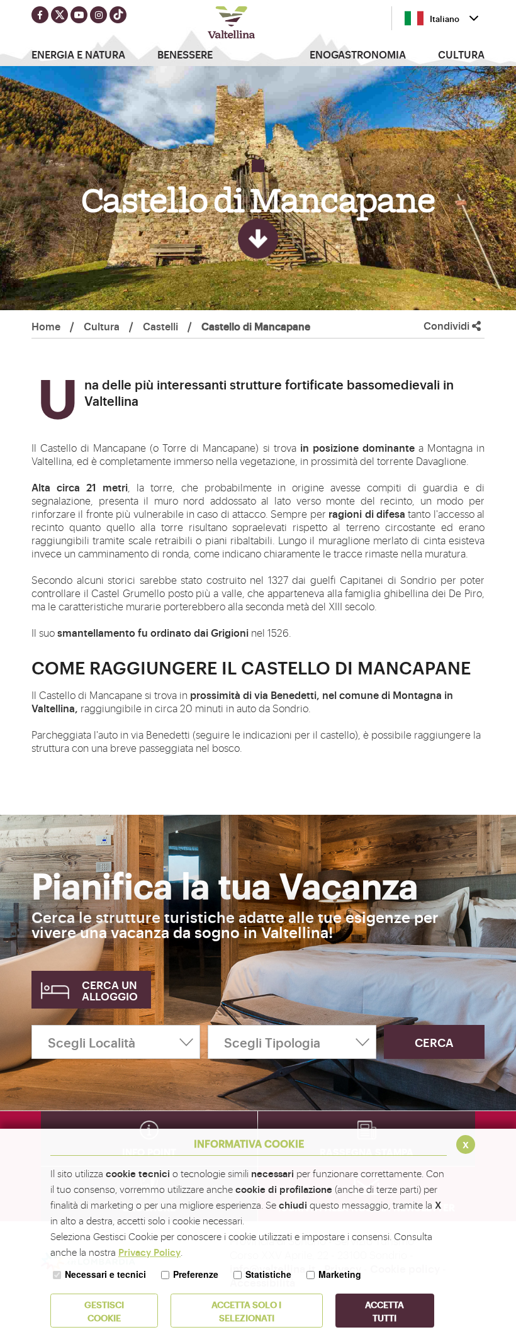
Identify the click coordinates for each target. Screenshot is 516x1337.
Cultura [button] (461, 54)
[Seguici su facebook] (39, 14)
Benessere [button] (185, 54)
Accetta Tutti (384, 1310)
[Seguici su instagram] (98, 14)
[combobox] (441, 18)
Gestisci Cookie (104, 1310)
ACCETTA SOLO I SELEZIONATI (246, 1310)
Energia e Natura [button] (78, 54)
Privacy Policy (149, 1251)
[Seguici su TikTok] (117, 14)
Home (45, 326)
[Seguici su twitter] (59, 14)
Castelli (160, 326)
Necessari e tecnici (105, 1274)
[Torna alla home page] (231, 24)
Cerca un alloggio (110, 990)
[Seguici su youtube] (78, 14)
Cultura (102, 326)
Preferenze (195, 1274)
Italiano (444, 18)
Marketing (339, 1274)
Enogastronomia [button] (358, 54)
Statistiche (268, 1274)
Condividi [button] (447, 326)
